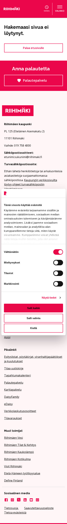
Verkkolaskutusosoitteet (20, 411)
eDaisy (8, 404)
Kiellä (33, 328)
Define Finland (13, 480)
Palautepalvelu (43, 82)
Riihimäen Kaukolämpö (19, 452)
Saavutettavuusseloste (39, 508)
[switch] (58, 262)
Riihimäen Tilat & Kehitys (20, 445)
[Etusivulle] (15, 9)
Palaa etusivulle (33, 48)
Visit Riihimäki (13, 466)
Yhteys (46, 11)
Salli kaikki (33, 308)
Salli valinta (33, 318)
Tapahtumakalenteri (17, 375)
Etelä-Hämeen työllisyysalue (22, 473)
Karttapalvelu (12, 390)
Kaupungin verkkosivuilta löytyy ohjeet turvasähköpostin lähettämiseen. (30, 184)
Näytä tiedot (49, 297)
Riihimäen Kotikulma (17, 459)
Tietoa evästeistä (15, 512)
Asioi (7, 337)
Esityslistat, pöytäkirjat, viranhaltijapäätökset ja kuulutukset (33, 359)
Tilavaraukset (13, 418)
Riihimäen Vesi (13, 438)
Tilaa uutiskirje (13, 368)
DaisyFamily (11, 397)
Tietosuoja (11, 508)
